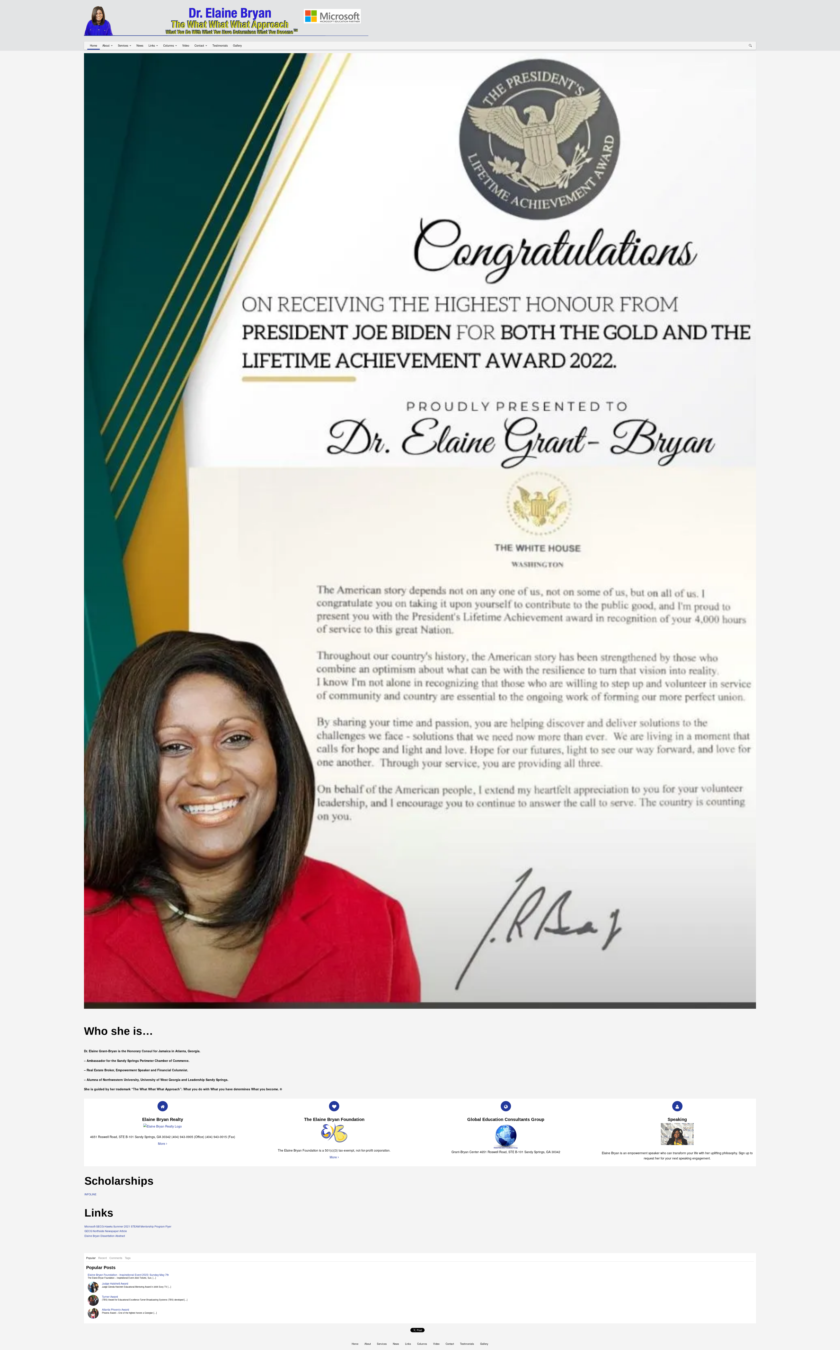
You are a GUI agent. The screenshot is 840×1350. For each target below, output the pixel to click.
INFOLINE (90, 1134)
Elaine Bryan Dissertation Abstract (104, 1176)
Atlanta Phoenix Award (115, 1250)
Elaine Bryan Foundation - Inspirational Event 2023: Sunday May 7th (128, 1215)
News (139, 45)
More (162, 1084)
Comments (115, 1198)
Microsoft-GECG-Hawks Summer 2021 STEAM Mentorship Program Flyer (127, 1166)
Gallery (237, 45)
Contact (199, 45)
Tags (128, 1198)
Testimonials (220, 45)
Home (93, 45)
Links (152, 45)
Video (185, 45)
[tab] (91, 1198)
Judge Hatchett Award (115, 1224)
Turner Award (110, 1236)
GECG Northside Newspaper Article (105, 1171)
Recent (102, 1198)
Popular (91, 1198)
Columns (168, 45)
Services (123, 45)
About (106, 45)
